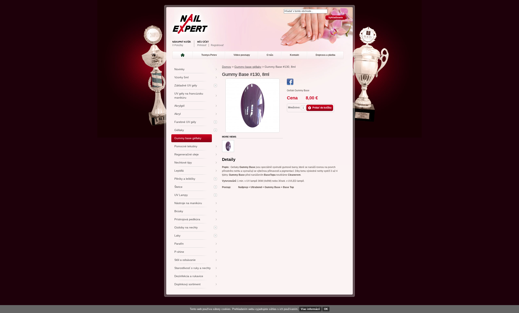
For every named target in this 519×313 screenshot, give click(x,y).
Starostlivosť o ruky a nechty (192, 268)
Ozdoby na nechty (186, 227)
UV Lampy (181, 195)
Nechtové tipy (183, 162)
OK (326, 309)
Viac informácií (310, 309)
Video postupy (242, 55)
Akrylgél (179, 105)
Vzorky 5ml (181, 77)
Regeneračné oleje (186, 154)
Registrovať (217, 45)
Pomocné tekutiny (185, 146)
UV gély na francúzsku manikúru (188, 95)
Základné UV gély (185, 85)
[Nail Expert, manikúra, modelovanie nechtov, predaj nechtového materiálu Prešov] (258, 23)
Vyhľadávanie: (281, 9)
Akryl (177, 113)
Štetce (178, 186)
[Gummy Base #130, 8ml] (252, 80)
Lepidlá (179, 170)
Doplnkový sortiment (187, 284)
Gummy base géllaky (247, 66)
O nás (270, 55)
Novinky (179, 69)
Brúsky (178, 211)
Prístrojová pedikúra (187, 219)
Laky (177, 235)
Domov (226, 66)
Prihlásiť (202, 45)
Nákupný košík (181, 42)
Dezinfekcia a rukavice (188, 276)
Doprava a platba (325, 55)
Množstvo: (294, 107)
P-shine (179, 251)
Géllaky (179, 130)
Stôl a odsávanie (185, 259)
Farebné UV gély (185, 122)
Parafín (179, 243)
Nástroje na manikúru (188, 203)
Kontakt (294, 55)
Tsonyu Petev (209, 55)
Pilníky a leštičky (184, 178)
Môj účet (203, 42)
